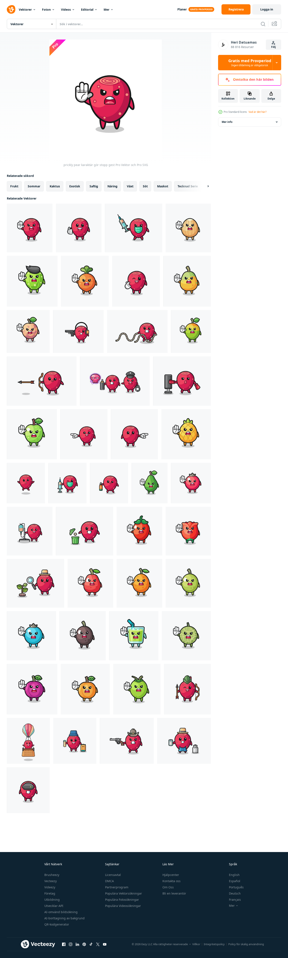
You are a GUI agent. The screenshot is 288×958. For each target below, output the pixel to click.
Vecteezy (50, 881)
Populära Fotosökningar (122, 900)
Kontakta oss (171, 881)
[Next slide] (204, 186)
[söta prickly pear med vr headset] (28, 790)
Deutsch (235, 893)
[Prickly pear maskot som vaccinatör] (67, 483)
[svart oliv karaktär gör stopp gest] (82, 635)
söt (145, 186)
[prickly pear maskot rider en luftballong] (28, 741)
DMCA (109, 881)
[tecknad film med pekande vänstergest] (83, 434)
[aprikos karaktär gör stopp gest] (85, 689)
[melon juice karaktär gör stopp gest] (133, 635)
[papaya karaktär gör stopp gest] (187, 281)
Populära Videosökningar (123, 906)
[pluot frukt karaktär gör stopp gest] (28, 331)
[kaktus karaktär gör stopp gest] (32, 281)
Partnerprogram (116, 887)
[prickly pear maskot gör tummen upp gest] (78, 228)
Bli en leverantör (174, 893)
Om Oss (168, 887)
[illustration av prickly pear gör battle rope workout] (137, 331)
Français (235, 900)
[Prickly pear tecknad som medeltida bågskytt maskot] (187, 689)
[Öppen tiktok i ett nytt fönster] (91, 944)
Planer (182, 9)
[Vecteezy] (11, 9)
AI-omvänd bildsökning (61, 912)
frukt (14, 186)
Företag (49, 893)
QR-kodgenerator (56, 924)
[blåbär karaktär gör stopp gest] (31, 635)
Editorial (87, 9)
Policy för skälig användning (246, 944)
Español (234, 881)
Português (236, 887)
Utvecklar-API (53, 906)
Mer (106, 9)
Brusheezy (51, 875)
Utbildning (52, 900)
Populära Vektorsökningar (123, 893)
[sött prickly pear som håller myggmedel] (109, 483)
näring (112, 186)
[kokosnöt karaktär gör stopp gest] (137, 689)
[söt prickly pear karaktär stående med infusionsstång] (29, 531)
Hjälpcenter (170, 875)
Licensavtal (113, 875)
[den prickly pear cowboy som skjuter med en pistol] (127, 741)
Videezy (49, 887)
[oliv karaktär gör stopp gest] (188, 583)
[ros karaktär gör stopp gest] (188, 531)
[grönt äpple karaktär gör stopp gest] (32, 434)
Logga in (266, 9)
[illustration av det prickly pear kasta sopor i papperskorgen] (84, 531)
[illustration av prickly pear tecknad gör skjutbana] (78, 331)
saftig (94, 186)
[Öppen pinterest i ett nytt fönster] (84, 944)
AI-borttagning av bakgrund (64, 918)
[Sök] (263, 23)
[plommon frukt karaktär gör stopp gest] (32, 689)
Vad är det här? (257, 112)
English (234, 875)
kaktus (55, 186)
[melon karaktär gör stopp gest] (186, 635)
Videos (66, 9)
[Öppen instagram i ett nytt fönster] (70, 944)
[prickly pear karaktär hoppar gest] (26, 483)
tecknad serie (188, 186)
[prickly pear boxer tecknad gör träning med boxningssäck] (182, 381)
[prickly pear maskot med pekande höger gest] (134, 434)
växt (130, 186)
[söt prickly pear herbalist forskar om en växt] (35, 583)
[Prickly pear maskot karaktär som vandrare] (74, 741)
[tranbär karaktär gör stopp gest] (191, 483)
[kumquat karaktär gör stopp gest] (139, 583)
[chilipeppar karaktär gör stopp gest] (139, 531)
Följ (273, 47)
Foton (46, 9)
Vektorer (25, 9)
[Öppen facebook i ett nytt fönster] (63, 944)
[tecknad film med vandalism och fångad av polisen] (115, 381)
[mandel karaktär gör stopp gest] (188, 228)
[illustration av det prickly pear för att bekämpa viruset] (133, 228)
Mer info (227, 122)
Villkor (196, 944)
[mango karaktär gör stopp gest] (191, 331)
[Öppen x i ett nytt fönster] (98, 944)
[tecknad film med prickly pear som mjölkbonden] (184, 741)
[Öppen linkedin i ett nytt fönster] (77, 944)
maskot (162, 186)
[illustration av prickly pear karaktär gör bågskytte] (42, 381)
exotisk (74, 186)
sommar (34, 186)
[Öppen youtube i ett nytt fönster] (104, 944)
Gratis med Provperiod (249, 62)
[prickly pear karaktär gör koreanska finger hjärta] (136, 281)
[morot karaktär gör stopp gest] (85, 281)
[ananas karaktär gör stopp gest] (186, 434)
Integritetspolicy (214, 944)
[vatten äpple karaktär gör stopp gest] (90, 583)
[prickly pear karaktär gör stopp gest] (29, 228)
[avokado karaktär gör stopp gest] (150, 483)
